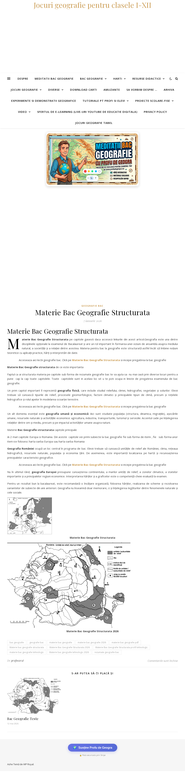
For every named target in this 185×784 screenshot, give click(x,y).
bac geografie (17, 642)
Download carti (83, 89)
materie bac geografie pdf (125, 642)
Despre (23, 78)
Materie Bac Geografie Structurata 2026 (70, 647)
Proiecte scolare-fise (152, 100)
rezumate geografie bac (106, 652)
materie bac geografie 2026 (92, 642)
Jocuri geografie (24, 89)
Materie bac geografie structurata (27, 647)
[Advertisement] (92, 215)
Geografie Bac (92, 305)
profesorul (17, 660)
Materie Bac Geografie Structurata (96, 360)
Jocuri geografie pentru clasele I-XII (92, 5)
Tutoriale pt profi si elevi (104, 100)
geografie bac (36, 642)
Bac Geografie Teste (23, 719)
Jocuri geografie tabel (94, 123)
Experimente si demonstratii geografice (43, 100)
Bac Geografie (91, 78)
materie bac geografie (60, 642)
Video (22, 112)
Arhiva (169, 89)
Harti (117, 78)
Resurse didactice (146, 78)
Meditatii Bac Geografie (54, 78)
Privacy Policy (155, 112)
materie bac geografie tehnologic (27, 652)
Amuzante (112, 89)
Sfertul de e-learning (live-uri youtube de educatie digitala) (87, 112)
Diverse (54, 89)
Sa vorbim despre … (141, 89)
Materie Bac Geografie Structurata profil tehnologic (121, 647)
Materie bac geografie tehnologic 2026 (69, 652)
